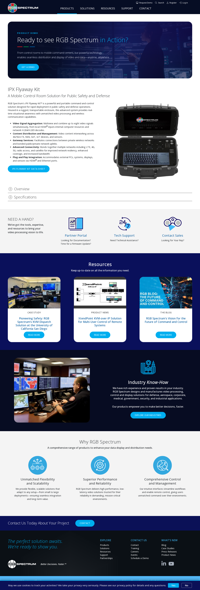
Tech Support (124, 235)
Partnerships (106, 558)
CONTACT (145, 8)
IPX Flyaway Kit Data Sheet (28, 168)
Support (104, 554)
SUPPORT (127, 8)
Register (173, 2)
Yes (173, 585)
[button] (148, 141)
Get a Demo (28, 67)
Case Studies (167, 548)
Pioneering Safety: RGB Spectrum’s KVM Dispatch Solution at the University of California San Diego (34, 323)
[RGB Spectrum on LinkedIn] (164, 563)
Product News (168, 554)
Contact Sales (172, 235)
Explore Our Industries (148, 415)
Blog (163, 545)
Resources (105, 551)
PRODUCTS (67, 8)
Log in (185, 2)
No (186, 585)
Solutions (104, 548)
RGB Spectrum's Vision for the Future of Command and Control (166, 320)
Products (104, 545)
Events (134, 554)
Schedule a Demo (140, 558)
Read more (36, 334)
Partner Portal (76, 235)
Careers (135, 551)
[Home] (24, 8)
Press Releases (169, 551)
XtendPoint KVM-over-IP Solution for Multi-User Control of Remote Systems (100, 321)
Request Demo (145, 2)
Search (161, 2)
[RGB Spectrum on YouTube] (171, 563)
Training (135, 548)
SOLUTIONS (87, 8)
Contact (85, 523)
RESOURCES (108, 8)
